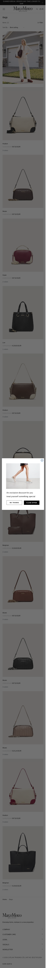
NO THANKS (13, 502)
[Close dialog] (41, 460)
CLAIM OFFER (30, 502)
